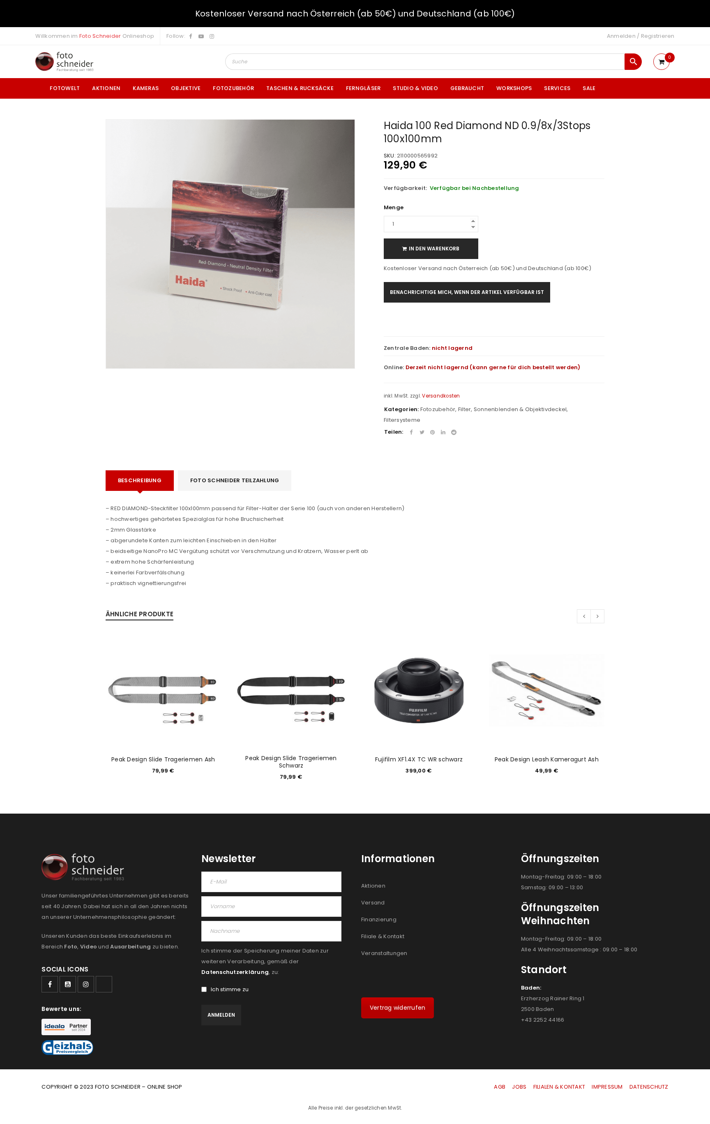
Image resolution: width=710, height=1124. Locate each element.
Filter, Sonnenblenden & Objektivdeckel (512, 409)
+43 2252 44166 (543, 1020)
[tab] (140, 480)
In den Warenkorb (434, 248)
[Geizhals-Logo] (67, 1047)
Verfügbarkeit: (405, 188)
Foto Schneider (100, 36)
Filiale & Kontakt (382, 936)
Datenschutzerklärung (235, 972)
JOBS (519, 1087)
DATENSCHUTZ (649, 1087)
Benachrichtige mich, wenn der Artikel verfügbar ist (467, 292)
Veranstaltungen (384, 953)
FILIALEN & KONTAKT (559, 1087)
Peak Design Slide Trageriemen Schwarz (291, 762)
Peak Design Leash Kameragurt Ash (547, 759)
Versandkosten (441, 396)
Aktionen (373, 886)
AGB (500, 1087)
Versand (373, 903)
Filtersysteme (402, 420)
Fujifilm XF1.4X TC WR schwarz (419, 759)
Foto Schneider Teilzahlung (234, 480)
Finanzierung (378, 919)
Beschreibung (139, 480)
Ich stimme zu (230, 989)
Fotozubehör (438, 409)
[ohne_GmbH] (85, 867)
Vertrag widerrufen (398, 1008)
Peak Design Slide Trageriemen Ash (163, 759)
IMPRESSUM (607, 1087)
